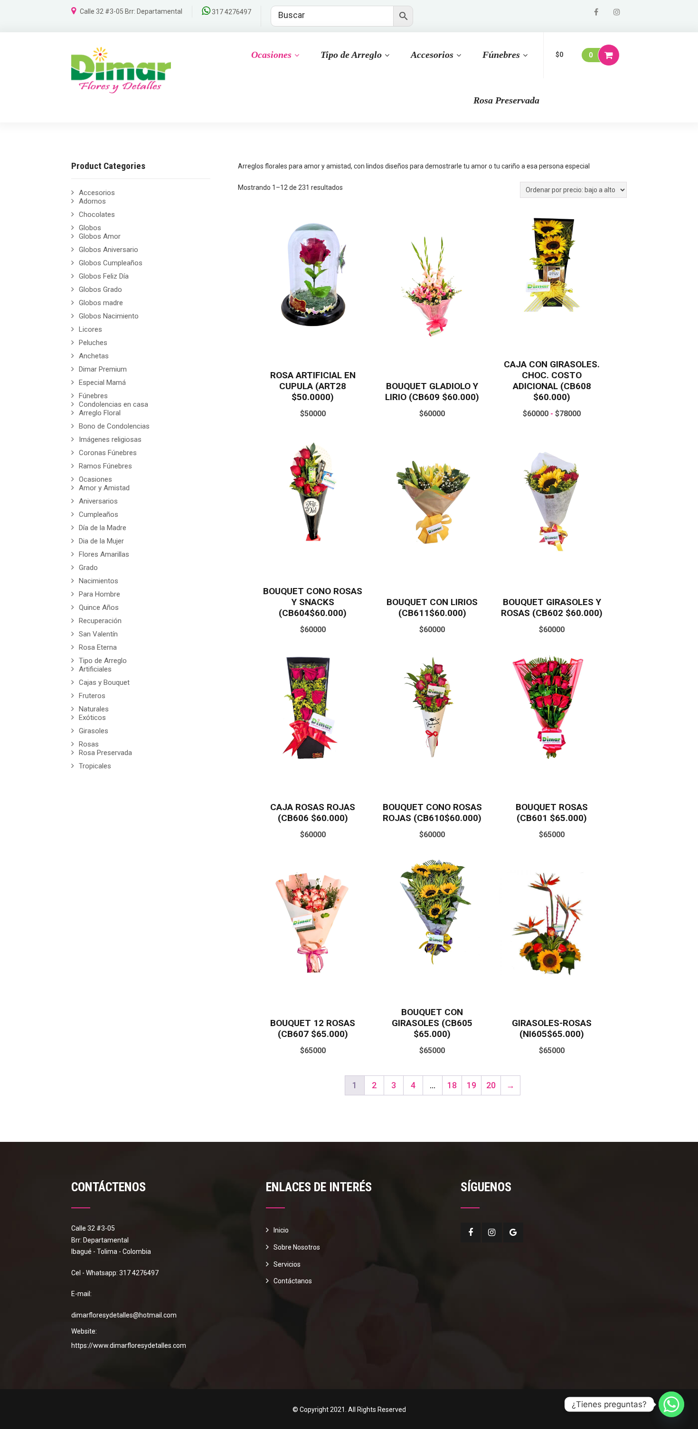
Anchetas (94, 356)
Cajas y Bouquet (104, 682)
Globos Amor (100, 236)
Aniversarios (98, 501)
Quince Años (99, 607)
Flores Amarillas (104, 554)
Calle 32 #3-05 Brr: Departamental (131, 11)
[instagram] (616, 12)
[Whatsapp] (671, 1404)
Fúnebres (501, 54)
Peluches (93, 342)
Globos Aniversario (108, 249)
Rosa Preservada (506, 100)
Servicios (287, 1264)
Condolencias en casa (113, 404)
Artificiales (95, 669)
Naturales (94, 709)
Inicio (281, 1230)
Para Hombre (99, 594)
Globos (90, 228)
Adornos (92, 201)
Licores (90, 329)
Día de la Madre (102, 527)
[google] (513, 1232)
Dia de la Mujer (101, 541)
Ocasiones (271, 54)
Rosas (89, 744)
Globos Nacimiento (109, 316)
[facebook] (596, 12)
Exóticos (92, 717)
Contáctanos (293, 1281)
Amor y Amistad (104, 488)
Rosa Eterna (98, 647)
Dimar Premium (103, 369)
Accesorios (432, 54)
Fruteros (92, 695)
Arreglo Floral (100, 413)
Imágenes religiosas (110, 439)
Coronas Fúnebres (108, 452)
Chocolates (97, 214)
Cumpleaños (98, 514)
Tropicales (95, 766)
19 (471, 1085)
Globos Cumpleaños (110, 263)
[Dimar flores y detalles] (121, 70)
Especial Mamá (102, 382)
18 (452, 1085)
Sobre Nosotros (297, 1247)
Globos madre (101, 303)
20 (491, 1085)
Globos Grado (100, 289)
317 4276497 (231, 12)
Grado (88, 567)
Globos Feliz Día (104, 276)
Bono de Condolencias (114, 426)
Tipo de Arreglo (351, 54)
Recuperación (100, 620)
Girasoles (93, 731)
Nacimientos (98, 581)
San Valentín (98, 634)
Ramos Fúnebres (105, 466)
